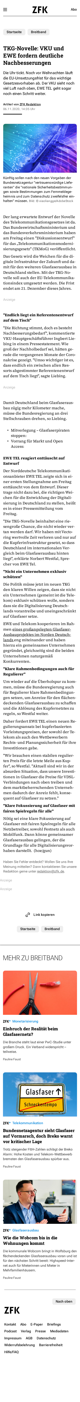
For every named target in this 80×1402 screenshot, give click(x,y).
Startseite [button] (40, 9)
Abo (74, 9)
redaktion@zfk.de (50, 871)
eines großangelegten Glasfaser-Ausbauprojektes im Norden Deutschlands (37, 634)
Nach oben (64, 1301)
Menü (5, 9)
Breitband (38, 32)
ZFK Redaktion (30, 104)
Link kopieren (44, 915)
